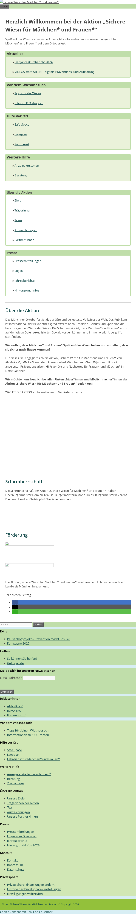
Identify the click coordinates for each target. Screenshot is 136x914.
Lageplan (21, 134)
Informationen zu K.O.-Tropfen (28, 735)
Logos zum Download (21, 836)
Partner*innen (24, 240)
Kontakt (12, 860)
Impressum (15, 865)
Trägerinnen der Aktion (23, 803)
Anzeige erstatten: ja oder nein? (29, 774)
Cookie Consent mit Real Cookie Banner (26, 912)
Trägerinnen (23, 210)
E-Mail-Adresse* (11, 678)
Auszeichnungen (26, 230)
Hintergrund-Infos (27, 290)
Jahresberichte (25, 281)
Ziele (18, 200)
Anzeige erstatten (27, 165)
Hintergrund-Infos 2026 (23, 845)
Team (18, 220)
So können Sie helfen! (22, 658)
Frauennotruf (16, 715)
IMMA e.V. (14, 711)
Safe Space (22, 124)
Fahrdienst (22, 144)
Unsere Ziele (16, 798)
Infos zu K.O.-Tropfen (29, 103)
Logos (19, 271)
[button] (15, 602)
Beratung (21, 175)
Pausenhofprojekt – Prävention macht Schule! (38, 639)
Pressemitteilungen (28, 261)
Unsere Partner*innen (22, 816)
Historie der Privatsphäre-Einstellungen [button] (34, 889)
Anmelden (6, 691)
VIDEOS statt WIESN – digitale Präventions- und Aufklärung (54, 72)
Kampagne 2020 (18, 643)
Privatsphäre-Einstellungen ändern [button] (31, 885)
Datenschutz (15, 869)
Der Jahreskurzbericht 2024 (34, 62)
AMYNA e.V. (15, 706)
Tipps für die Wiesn (28, 93)
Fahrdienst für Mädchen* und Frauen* (33, 759)
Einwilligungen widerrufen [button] (25, 894)
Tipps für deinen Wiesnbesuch (28, 730)
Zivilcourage (15, 783)
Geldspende (15, 663)
